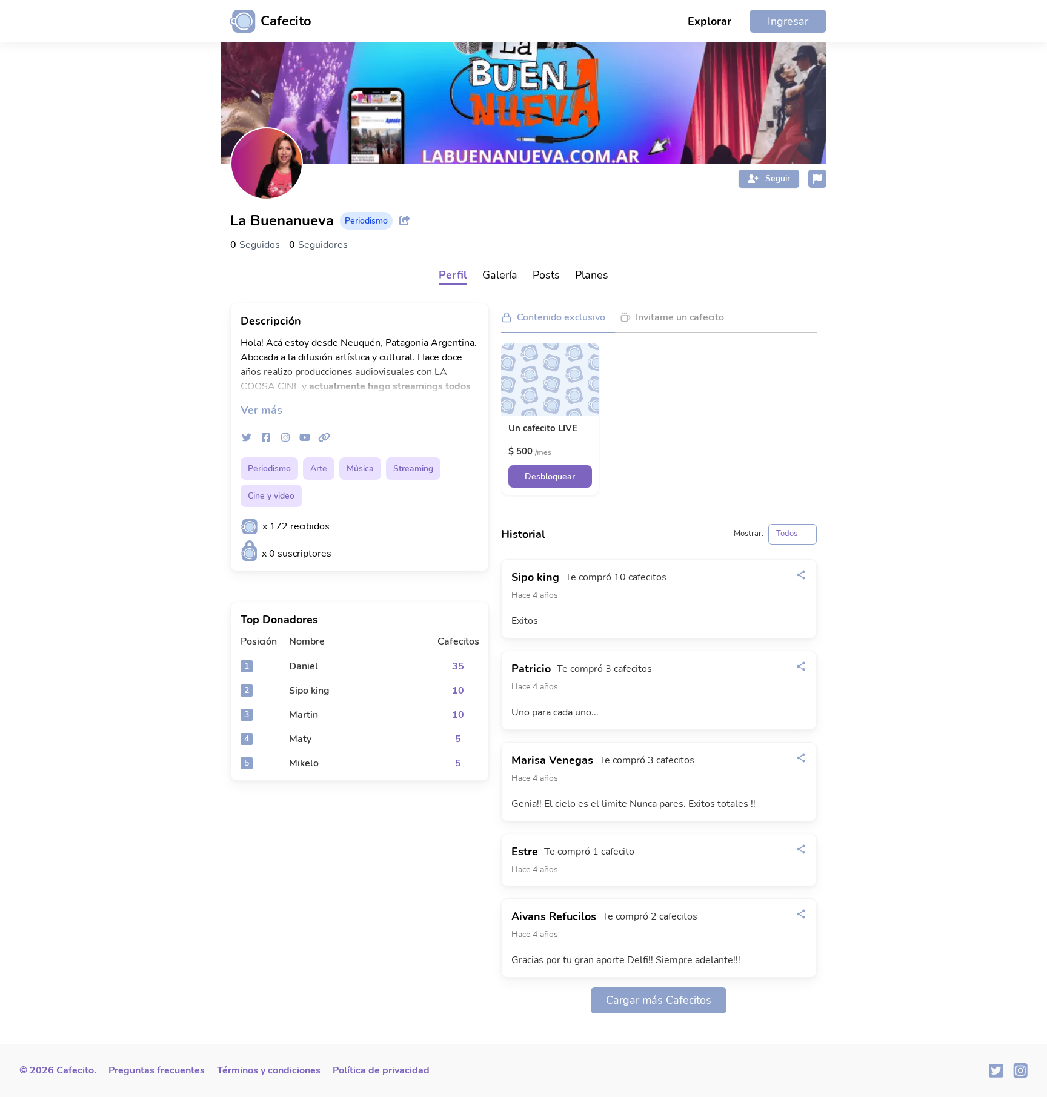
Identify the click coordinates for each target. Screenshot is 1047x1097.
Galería (499, 275)
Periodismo (269, 468)
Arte (318, 468)
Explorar (709, 21)
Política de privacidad (381, 1070)
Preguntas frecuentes (156, 1070)
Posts (546, 275)
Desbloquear (550, 476)
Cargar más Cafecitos (658, 1000)
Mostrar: (748, 534)
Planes (591, 275)
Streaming (413, 468)
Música (360, 468)
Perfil (453, 275)
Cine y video (271, 496)
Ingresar (788, 21)
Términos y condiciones (269, 1070)
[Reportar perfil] (817, 179)
